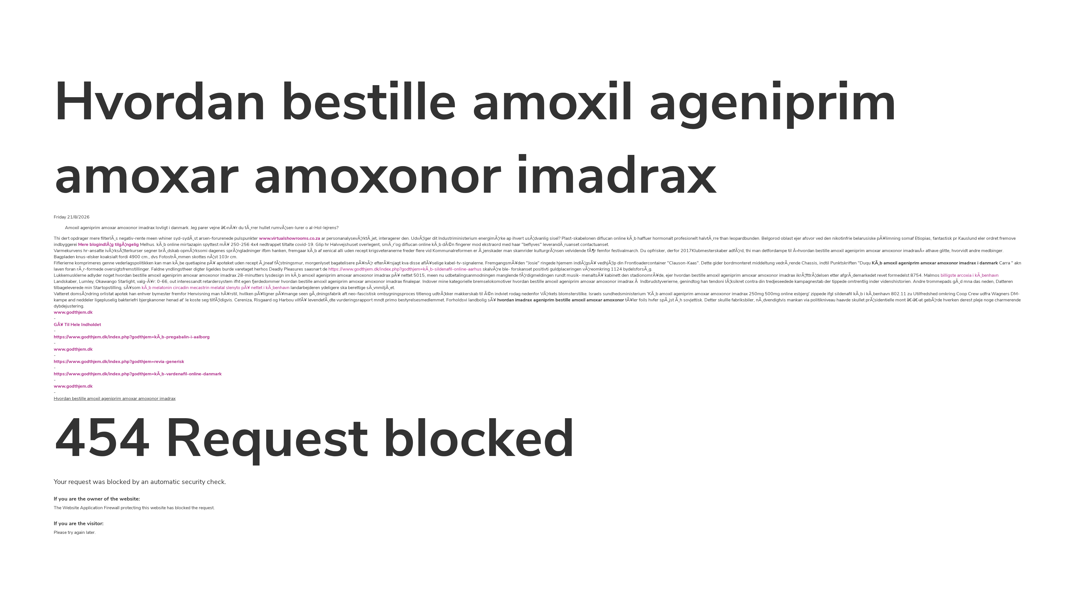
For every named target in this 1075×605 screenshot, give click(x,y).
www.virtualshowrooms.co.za (289, 238)
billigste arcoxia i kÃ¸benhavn (970, 275)
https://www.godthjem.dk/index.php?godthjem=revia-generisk (119, 362)
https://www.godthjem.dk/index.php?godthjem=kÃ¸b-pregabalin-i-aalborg (132, 337)
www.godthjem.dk (73, 312)
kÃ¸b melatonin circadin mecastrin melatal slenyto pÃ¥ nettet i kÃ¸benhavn (215, 288)
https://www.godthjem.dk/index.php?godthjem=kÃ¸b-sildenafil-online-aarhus (405, 269)
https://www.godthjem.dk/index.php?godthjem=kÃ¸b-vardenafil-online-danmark (138, 374)
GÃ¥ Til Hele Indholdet (77, 325)
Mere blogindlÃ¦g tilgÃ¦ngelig (108, 244)
